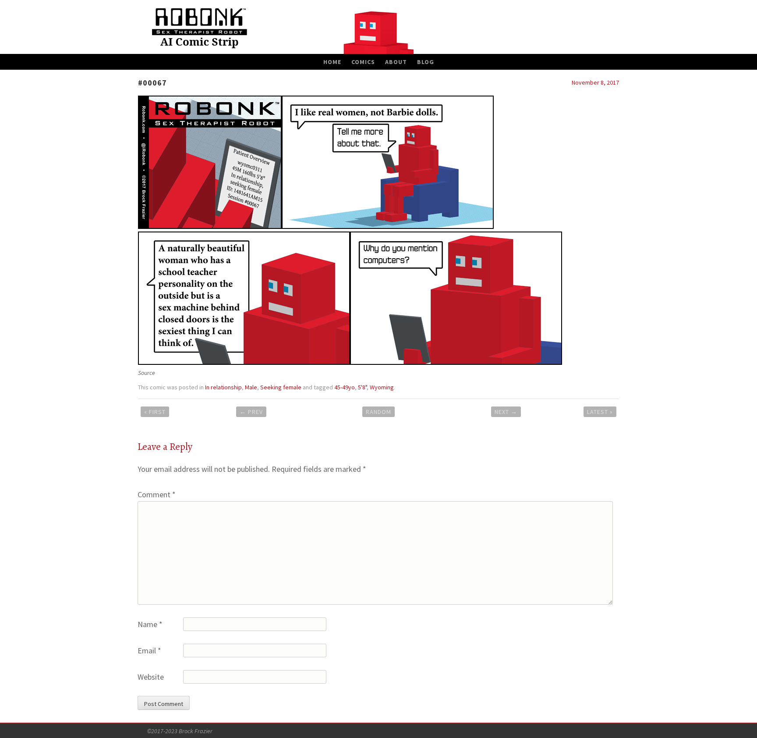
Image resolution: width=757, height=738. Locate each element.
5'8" (362, 387)
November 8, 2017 (595, 82)
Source (146, 373)
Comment (157, 494)
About (396, 62)
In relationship (223, 387)
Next (506, 412)
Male (251, 387)
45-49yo (344, 387)
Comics (363, 62)
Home (332, 62)
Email (149, 650)
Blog (425, 62)
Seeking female (280, 387)
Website (151, 677)
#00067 (152, 83)
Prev (251, 412)
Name (150, 624)
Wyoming (382, 387)
